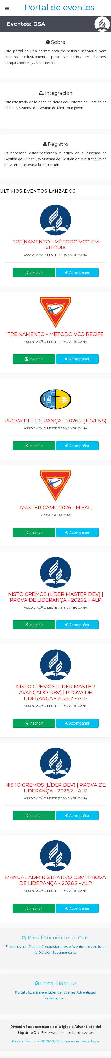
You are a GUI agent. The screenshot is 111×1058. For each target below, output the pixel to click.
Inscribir (35, 272)
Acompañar (78, 272)
